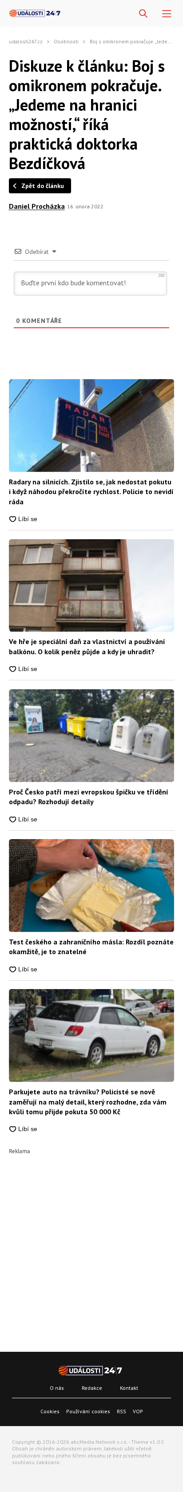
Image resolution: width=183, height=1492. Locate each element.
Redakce (92, 1388)
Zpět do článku (42, 186)
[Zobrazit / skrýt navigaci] (166, 14)
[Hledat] (143, 14)
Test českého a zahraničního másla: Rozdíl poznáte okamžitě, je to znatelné (91, 946)
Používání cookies (88, 1411)
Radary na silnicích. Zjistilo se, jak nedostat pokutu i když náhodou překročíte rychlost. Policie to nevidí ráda (91, 491)
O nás (57, 1388)
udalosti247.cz (26, 41)
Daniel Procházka (37, 206)
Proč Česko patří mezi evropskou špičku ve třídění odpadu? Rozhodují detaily (88, 796)
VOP (138, 1411)
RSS (121, 1411)
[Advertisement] (91, 1245)
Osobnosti (66, 41)
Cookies (50, 1411)
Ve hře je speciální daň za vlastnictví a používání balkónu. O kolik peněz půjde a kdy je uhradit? (87, 646)
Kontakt (129, 1388)
